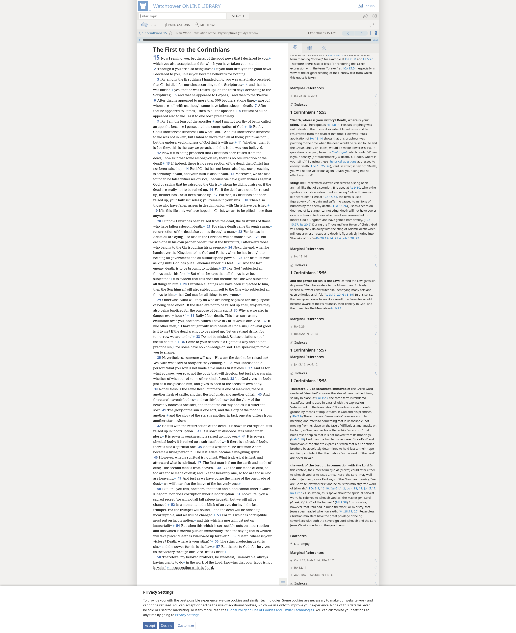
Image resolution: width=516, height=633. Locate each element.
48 (219, 468)
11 (240, 142)
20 (159, 221)
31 (193, 315)
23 (258, 237)
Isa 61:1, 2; (338, 488)
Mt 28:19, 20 (349, 511)
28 (185, 284)
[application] (258, 40)
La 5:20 (368, 59)
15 (233, 174)
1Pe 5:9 (296, 416)
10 (250, 126)
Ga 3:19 (347, 294)
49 (180, 478)
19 (156, 210)
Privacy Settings (187, 615)
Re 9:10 (355, 187)
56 (217, 541)
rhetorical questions (342, 161)
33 (198, 336)
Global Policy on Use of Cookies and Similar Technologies (270, 610)
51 (239, 494)
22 (240, 231)
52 (173, 504)
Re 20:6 (304, 224)
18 (246, 200)
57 (218, 546)
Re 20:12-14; (325, 238)
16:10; (325, 488)
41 (164, 410)
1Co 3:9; (314, 488)
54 (178, 525)
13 (168, 163)
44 (244, 436)
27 (224, 268)
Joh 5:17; (369, 488)
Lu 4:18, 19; (354, 488)
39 (156, 389)
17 (216, 195)
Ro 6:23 (336, 308)
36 (231, 363)
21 (209, 226)
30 (236, 310)
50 (159, 489)
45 (200, 447)
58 (159, 557)
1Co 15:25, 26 (320, 166)
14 (187, 168)
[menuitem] (374, 16)
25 (241, 258)
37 (250, 368)
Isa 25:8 (350, 59)
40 (260, 394)
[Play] (139, 39)
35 (159, 357)
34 (183, 342)
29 (159, 300)
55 (235, 536)
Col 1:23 (322, 398)
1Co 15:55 (330, 197)
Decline (166, 625)
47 (200, 462)
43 (200, 431)
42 (159, 426)
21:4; (338, 238)
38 (232, 378)
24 (230, 247)
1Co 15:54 (349, 68)
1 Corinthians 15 (154, 33)
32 (265, 321)
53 (219, 515)
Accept (150, 625)
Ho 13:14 (333, 125)
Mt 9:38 (341, 502)
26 (240, 263)
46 (156, 457)
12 (159, 153)
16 (212, 189)
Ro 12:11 (296, 493)
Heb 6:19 (297, 439)
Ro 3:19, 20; (333, 294)
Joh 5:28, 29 (350, 238)
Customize (186, 625)
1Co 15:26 (340, 206)
